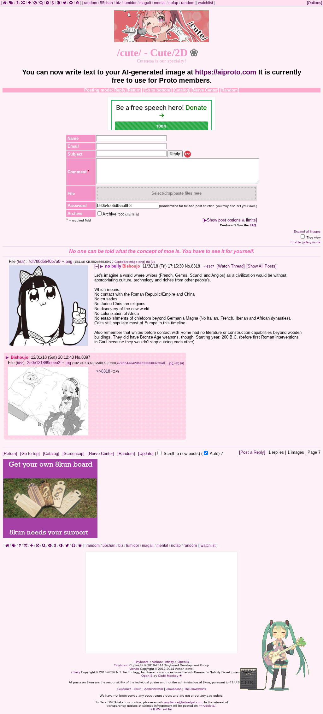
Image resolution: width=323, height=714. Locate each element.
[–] (96, 266)
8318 (195, 266)
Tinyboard (141, 662)
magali (145, 3)
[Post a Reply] (252, 452)
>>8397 (208, 266)
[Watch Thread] (231, 266)
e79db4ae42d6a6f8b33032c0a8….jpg (145, 363)
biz (118, 3)
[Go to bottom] (157, 90)
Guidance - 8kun (129, 689)
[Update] (146, 453)
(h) (148, 261)
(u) (153, 261)
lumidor (130, 3)
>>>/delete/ (207, 705)
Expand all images (307, 231)
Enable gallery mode (305, 242)
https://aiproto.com (225, 72)
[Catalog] (181, 90)
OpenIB (183, 662)
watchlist (205, 3)
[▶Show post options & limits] (230, 220)
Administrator (153, 689)
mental (160, 3)
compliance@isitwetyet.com (182, 702)
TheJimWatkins (195, 689)
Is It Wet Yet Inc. (161, 709)
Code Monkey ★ (170, 675)
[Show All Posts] (261, 266)
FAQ (253, 225)
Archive (121, 214)
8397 (85, 357)
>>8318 (103, 371)
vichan (157, 662)
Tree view (313, 237)
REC (187, 154)
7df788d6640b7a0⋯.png (50, 261)
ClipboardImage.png (129, 261)
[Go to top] (30, 453)
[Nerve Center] (205, 90)
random (90, 3)
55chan (106, 3)
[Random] (229, 90)
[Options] (314, 3)
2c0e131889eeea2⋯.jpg (49, 362)
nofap (173, 3)
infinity (169, 662)
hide (21, 261)
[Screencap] (73, 453)
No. (188, 266)
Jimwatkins (173, 689)
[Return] (134, 90)
